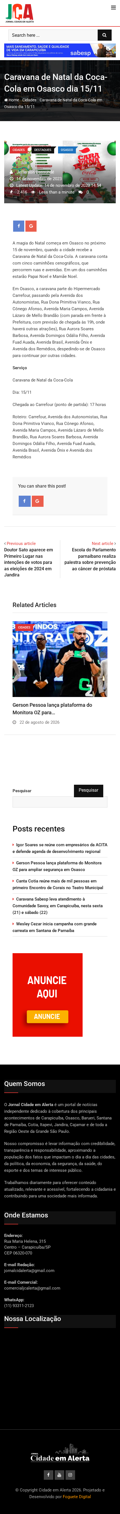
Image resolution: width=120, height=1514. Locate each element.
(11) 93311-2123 (19, 1305)
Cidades (29, 100)
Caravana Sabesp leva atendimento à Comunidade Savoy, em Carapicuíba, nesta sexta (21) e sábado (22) (58, 906)
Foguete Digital (77, 1496)
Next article (102, 543)
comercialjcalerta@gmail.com (32, 1288)
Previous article (21, 543)
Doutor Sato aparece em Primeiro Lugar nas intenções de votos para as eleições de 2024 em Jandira (28, 562)
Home (13, 100)
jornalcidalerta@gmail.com (29, 1270)
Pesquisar (22, 790)
